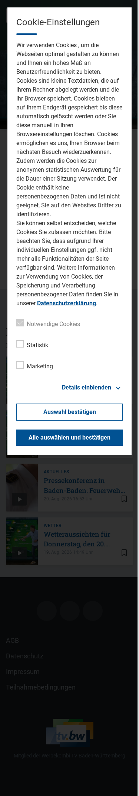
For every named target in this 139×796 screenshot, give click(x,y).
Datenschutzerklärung (66, 303)
